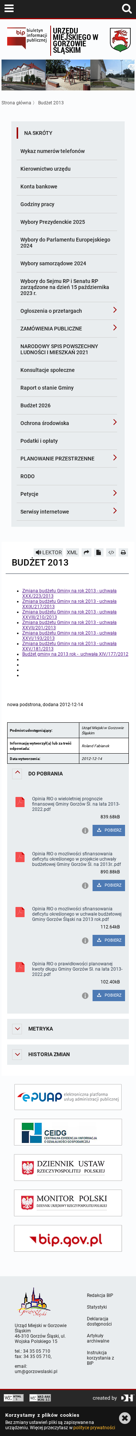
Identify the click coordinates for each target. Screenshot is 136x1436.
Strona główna (16, 103)
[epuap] (68, 1097)
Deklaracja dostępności (99, 1321)
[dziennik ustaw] (68, 1167)
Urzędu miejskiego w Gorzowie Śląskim (75, 40)
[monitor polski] (68, 1203)
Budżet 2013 (51, 103)
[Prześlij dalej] (86, 552)
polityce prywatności (94, 1427)
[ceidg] (68, 1132)
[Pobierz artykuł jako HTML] (111, 552)
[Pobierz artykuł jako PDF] (99, 552)
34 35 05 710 (36, 1351)
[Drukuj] (123, 552)
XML (72, 552)
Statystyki (97, 1307)
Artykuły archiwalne (98, 1338)
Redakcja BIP (100, 1295)
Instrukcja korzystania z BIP (100, 1358)
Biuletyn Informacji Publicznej (26, 41)
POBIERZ (113, 830)
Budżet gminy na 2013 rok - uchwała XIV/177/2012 (75, 654)
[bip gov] (68, 1238)
